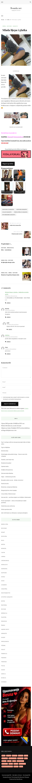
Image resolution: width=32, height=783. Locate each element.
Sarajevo (15, 26)
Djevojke (9, 26)
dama (21, 766)
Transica (4, 653)
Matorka (4, 605)
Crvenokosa (5, 560)
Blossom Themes (24, 777)
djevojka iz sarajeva (8, 209)
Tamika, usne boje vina (7, 459)
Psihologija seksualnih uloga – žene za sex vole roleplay (14, 455)
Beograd (4, 528)
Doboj (3, 576)
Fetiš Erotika (4, 451)
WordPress (19, 779)
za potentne (5, 763)
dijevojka (8, 755)
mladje (26, 755)
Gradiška (4, 589)
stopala (16, 763)
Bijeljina (4, 536)
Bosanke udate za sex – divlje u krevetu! (12, 480)
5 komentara (16, 71)
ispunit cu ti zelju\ (13, 758)
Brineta (3, 548)
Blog (2, 540)
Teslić (3, 649)
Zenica (3, 673)
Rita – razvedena (6, 250)
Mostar (3, 609)
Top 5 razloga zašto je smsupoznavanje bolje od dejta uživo (15, 443)
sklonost (16, 766)
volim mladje (5, 758)
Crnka (4, 26)
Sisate (3, 637)
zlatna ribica (20, 758)
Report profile (8, 164)
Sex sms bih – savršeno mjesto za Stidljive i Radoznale (16, 497)
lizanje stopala (22, 763)
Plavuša (3, 617)
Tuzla (3, 665)
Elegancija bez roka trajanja (9, 490)
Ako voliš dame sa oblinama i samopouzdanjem (14, 513)
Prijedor (4, 621)
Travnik (3, 657)
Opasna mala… (5, 466)
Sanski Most (5, 629)
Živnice (3, 678)
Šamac (3, 625)
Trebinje (4, 661)
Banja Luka (4, 260)
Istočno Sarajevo (7, 597)
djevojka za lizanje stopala (7, 766)
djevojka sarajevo (21, 209)
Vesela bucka (5, 483)
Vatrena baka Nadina (7, 473)
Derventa (4, 568)
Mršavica (4, 613)
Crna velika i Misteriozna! (8, 494)
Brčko (3, 544)
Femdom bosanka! (6, 463)
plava (4, 755)
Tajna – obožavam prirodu (8, 476)
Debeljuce (4, 564)
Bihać (3, 532)
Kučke (3, 601)
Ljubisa (7, 335)
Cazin (3, 552)
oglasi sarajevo (7, 212)
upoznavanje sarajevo (8, 214)
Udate (3, 669)
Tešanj (3, 645)
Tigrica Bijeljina (5, 447)
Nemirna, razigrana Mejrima (9, 487)
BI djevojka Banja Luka (8, 262)
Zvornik (3, 682)
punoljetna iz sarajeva (20, 212)
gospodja (20, 755)
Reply (9, 302)
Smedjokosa (10, 247)
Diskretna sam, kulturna (8, 506)
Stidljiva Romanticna (7, 470)
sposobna (14, 755)
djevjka (11, 763)
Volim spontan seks (6, 509)
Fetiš (2, 580)
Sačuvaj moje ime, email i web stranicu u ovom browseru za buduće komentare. (16, 398)
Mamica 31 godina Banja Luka (10, 275)
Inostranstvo (5, 593)
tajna (26, 758)
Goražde (4, 585)
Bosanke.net (16, 8)
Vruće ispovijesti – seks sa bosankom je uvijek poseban (13, 501)
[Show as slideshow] (16, 127)
